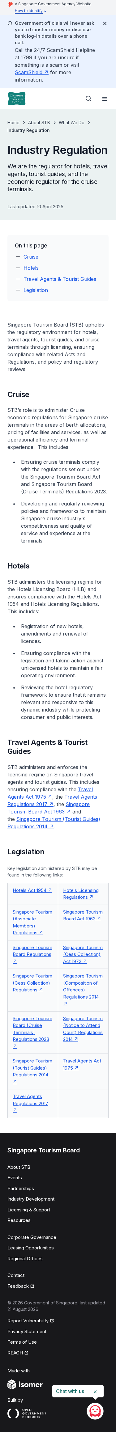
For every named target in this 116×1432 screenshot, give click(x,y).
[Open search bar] (88, 98)
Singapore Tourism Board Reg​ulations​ (32, 950)
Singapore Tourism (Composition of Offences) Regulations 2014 (83, 986)
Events (14, 1178)
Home (13, 122)
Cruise (31, 257)
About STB (39, 122)
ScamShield (28, 72)
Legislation (36, 290)
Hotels (31, 268)
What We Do (71, 122)
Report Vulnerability (28, 1321)
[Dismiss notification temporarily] (104, 23)
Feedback (18, 1286)
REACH (15, 1353)
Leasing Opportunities (30, 1248)
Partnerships (20, 1188)
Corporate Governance (31, 1237)
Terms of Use (22, 1342)
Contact (15, 1275)
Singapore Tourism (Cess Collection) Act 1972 (83, 954)
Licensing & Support (28, 1210)
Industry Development (30, 1199)
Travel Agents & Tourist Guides (60, 279)
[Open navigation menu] (104, 98)
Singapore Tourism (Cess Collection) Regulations (32, 983)
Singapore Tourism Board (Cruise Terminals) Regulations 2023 (32, 1029)
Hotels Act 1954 (29, 890)
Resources (19, 1220)
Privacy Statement (26, 1331)
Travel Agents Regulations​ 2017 (30, 1099)
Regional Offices (25, 1258)
